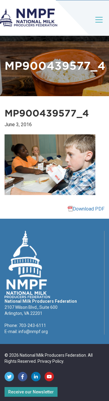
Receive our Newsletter (31, 391)
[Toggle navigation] (99, 25)
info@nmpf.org (33, 331)
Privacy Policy (50, 361)
